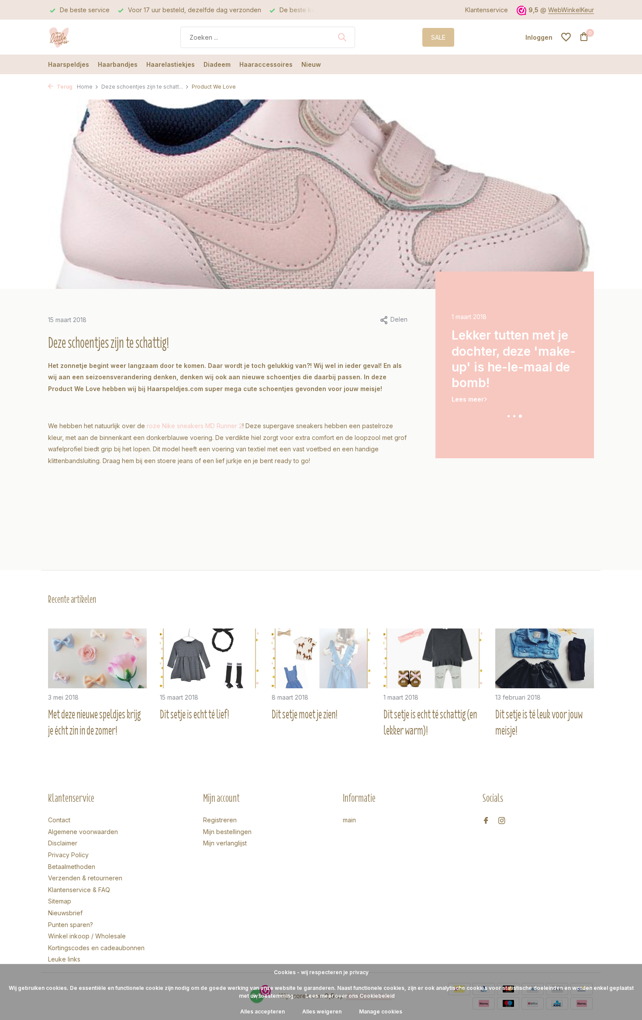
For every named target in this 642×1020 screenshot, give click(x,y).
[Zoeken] (342, 37)
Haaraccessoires (266, 64)
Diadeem (217, 64)
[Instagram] (501, 821)
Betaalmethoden (71, 866)
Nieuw (311, 64)
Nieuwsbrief (65, 913)
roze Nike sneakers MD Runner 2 (194, 425)
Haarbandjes (118, 64)
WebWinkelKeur (571, 10)
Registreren (220, 820)
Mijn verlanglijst (225, 843)
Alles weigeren (322, 1011)
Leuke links (64, 959)
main (349, 820)
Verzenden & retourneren (85, 878)
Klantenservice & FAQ (79, 889)
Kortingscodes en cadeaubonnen (96, 947)
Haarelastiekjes (170, 64)
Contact (59, 820)
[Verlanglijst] (566, 37)
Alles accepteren (262, 1011)
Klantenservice (486, 10)
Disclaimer (62, 843)
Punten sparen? (70, 924)
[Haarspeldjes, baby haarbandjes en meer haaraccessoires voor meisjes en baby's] (81, 37)
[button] (509, 416)
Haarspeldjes (68, 64)
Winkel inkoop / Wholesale (87, 936)
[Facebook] (486, 821)
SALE (438, 37)
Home (85, 86)
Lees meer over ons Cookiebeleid (350, 996)
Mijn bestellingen (227, 831)
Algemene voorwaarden (83, 831)
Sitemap (59, 901)
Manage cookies (380, 1011)
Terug (63, 86)
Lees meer (468, 383)
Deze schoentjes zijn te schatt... (142, 86)
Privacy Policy (68, 855)
